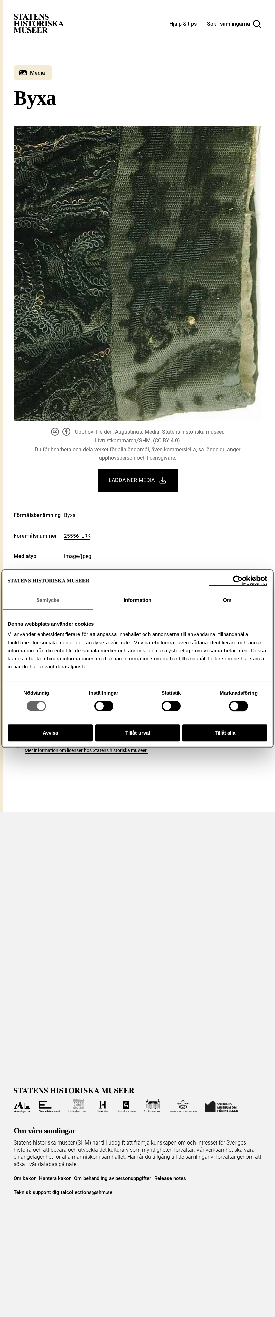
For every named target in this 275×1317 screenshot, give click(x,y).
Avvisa (50, 733)
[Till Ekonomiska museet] (49, 1106)
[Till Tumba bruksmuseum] (183, 1106)
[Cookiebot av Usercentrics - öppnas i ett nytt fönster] (238, 580)
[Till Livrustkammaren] (126, 1106)
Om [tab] (227, 600)
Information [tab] (137, 600)
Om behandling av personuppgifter (112, 1178)
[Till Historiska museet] (102, 1106)
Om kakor (25, 1178)
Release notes (170, 1178)
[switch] (103, 706)
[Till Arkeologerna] (22, 1106)
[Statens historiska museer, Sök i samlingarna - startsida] (39, 23)
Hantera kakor (55, 1178)
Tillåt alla (225, 733)
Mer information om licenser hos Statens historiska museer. (86, 750)
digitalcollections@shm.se (82, 1192)
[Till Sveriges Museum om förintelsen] (221, 1106)
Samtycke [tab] (47, 600)
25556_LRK (77, 536)
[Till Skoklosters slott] (153, 1106)
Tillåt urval (137, 733)
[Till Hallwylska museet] (78, 1106)
